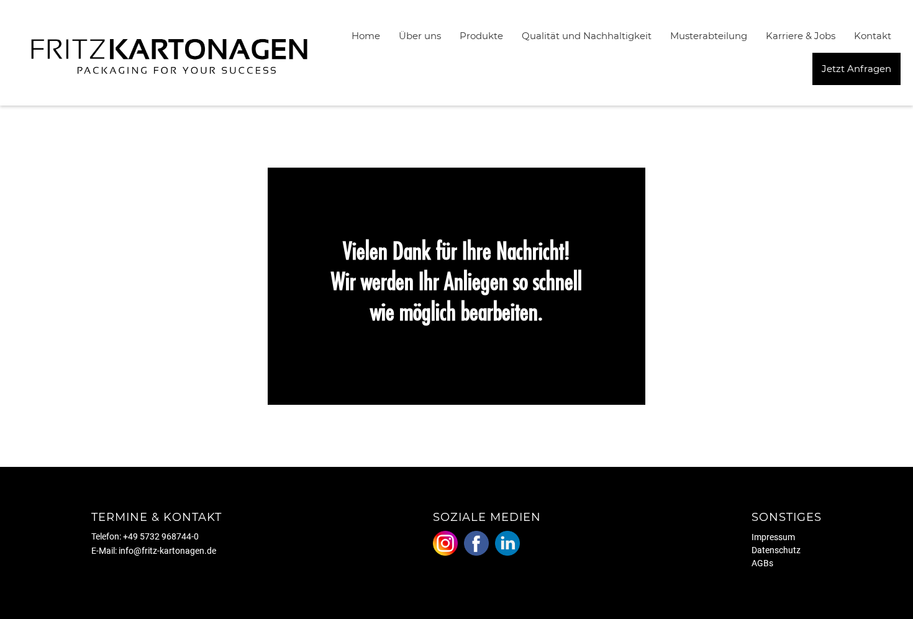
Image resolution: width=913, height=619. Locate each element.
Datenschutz (776, 550)
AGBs (762, 563)
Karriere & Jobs (800, 36)
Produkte (481, 36)
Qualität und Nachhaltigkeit (587, 36)
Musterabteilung (708, 36)
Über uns (420, 36)
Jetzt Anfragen (856, 69)
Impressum (773, 537)
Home (366, 36)
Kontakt (872, 36)
